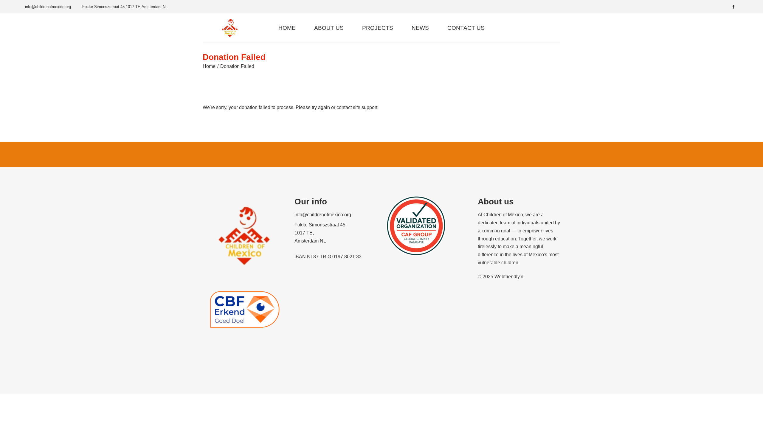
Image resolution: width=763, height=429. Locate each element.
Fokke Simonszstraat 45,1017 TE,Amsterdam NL (125, 6)
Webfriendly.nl (509, 276)
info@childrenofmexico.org (48, 6)
